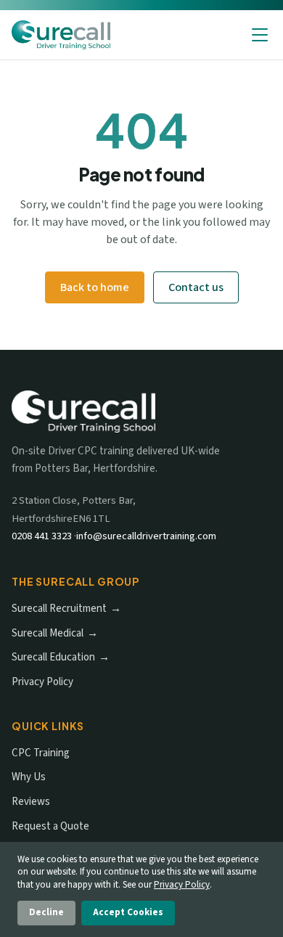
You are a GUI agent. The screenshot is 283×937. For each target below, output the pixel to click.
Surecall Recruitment (59, 608)
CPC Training (41, 753)
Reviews (31, 801)
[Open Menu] (259, 34)
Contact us (195, 287)
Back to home (94, 287)
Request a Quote (50, 826)
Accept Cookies (128, 912)
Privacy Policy (42, 682)
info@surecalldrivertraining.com (146, 536)
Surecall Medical (47, 633)
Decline (46, 912)
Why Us (29, 777)
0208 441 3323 (42, 536)
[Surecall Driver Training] (61, 34)
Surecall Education (53, 657)
